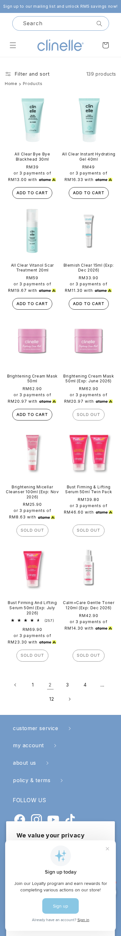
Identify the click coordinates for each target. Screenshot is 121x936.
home (11, 83)
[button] (13, 45)
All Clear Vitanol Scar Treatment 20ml (32, 268)
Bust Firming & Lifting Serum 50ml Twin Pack (88, 489)
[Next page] (69, 699)
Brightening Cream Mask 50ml (32, 379)
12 (51, 699)
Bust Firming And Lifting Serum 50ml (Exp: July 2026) (32, 607)
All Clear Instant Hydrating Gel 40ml (89, 157)
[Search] (99, 23)
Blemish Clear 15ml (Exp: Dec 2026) (89, 268)
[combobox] (60, 23)
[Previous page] (15, 685)
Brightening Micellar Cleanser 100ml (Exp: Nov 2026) (32, 491)
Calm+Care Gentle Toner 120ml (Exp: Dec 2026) (88, 605)
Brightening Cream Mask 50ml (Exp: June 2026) (88, 379)
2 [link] (50, 685)
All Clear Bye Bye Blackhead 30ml (32, 157)
